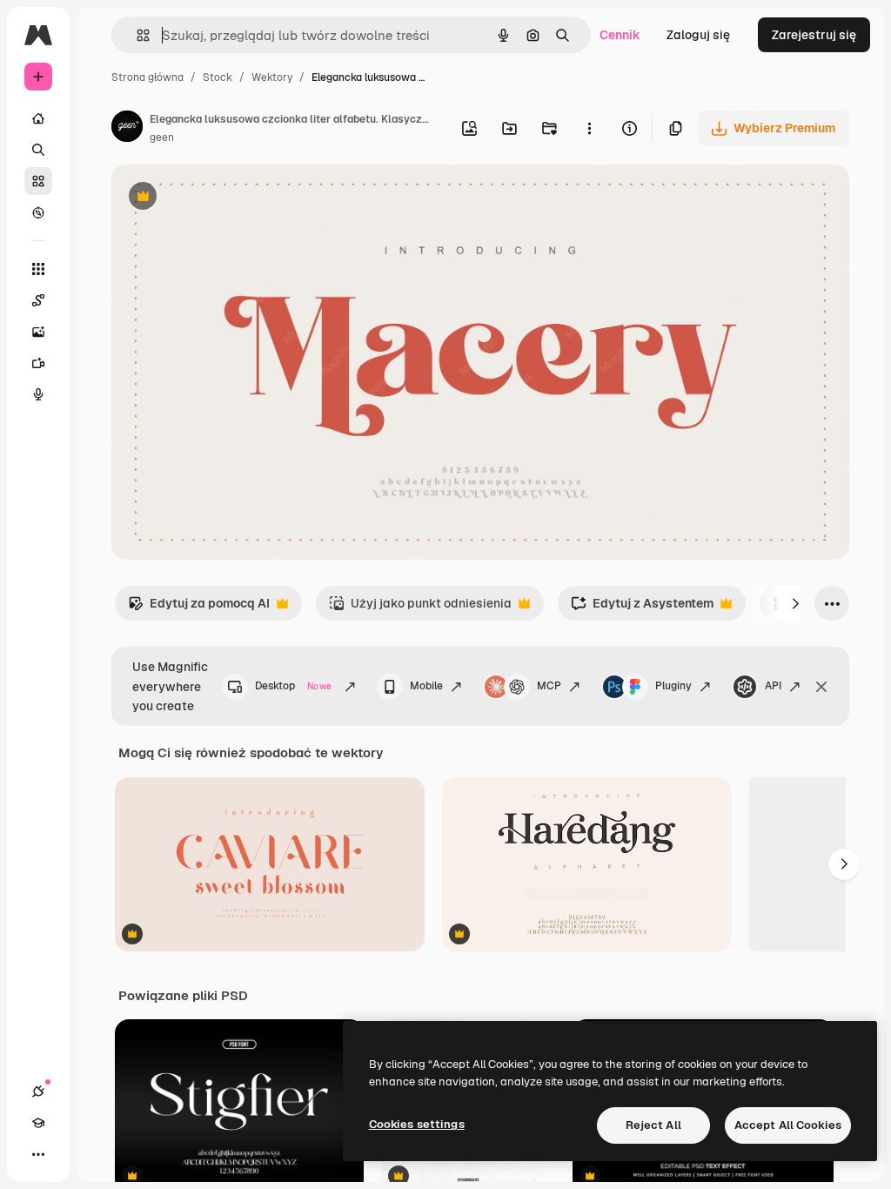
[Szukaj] (38, 150)
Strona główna (147, 77)
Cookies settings (417, 1124)
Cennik (620, 35)
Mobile (426, 686)
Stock (217, 77)
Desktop (293, 686)
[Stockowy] (38, 181)
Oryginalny (231, 198)
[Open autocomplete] (136, 35)
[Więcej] (38, 1154)
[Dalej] (795, 603)
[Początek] (38, 118)
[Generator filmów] (38, 363)
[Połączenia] (38, 1091)
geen (162, 137)
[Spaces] (38, 300)
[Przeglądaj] (38, 212)
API (773, 686)
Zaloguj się (698, 35)
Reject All (653, 1125)
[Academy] (38, 1123)
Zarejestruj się (814, 35)
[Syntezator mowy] (38, 394)
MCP (549, 686)
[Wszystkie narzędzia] (38, 269)
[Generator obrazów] (38, 332)
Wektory (271, 77)
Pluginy (673, 686)
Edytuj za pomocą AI (199, 608)
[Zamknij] (821, 687)
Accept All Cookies (787, 1125)
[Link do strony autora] (127, 129)
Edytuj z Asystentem (642, 608)
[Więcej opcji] (589, 128)
